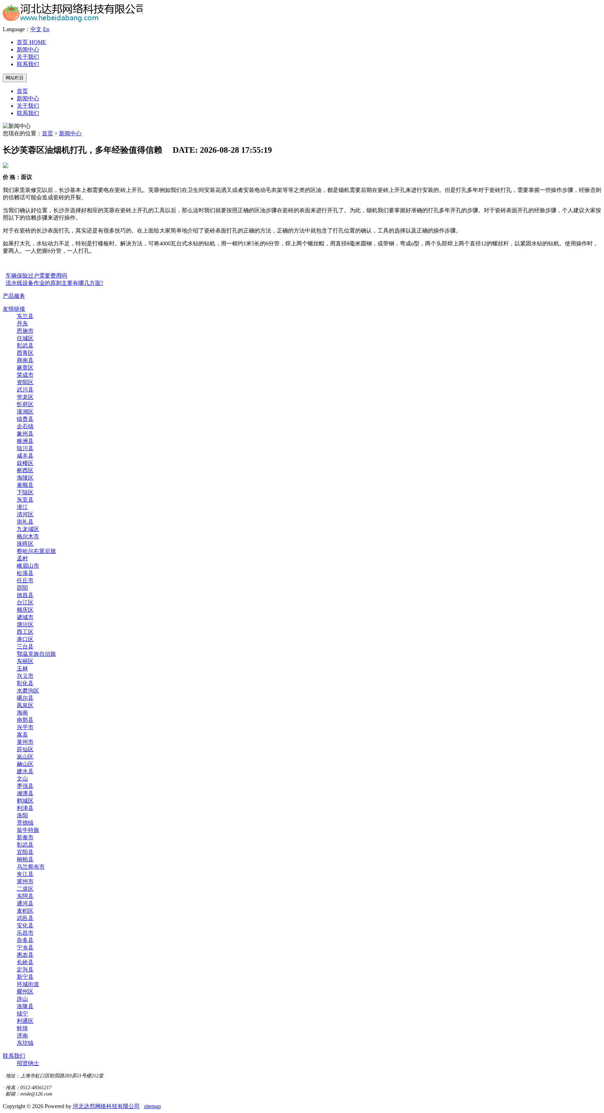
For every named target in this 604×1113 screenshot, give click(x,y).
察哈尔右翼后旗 (36, 551)
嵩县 (22, 735)
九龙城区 (28, 529)
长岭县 (25, 962)
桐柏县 (25, 859)
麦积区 (25, 911)
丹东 (22, 323)
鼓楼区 (25, 463)
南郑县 (25, 720)
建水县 (25, 771)
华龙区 (25, 397)
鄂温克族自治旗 (36, 654)
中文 (36, 29)
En (46, 29)
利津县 (25, 808)
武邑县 (25, 918)
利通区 (25, 1021)
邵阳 (22, 588)
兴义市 (25, 676)
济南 (22, 1036)
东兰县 (25, 316)
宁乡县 (25, 947)
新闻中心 (28, 49)
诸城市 (25, 617)
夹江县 (25, 874)
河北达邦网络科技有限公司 (106, 1106)
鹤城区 (25, 801)
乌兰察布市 (31, 867)
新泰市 (25, 837)
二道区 (25, 889)
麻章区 (25, 368)
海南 (22, 713)
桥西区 (25, 470)
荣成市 (25, 375)
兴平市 (25, 727)
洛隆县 (25, 1006)
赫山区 (25, 764)
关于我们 (28, 57)
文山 (22, 779)
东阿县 (25, 896)
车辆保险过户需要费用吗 (36, 276)
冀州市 (25, 881)
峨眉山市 (28, 566)
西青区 (25, 353)
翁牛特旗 (28, 830)
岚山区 (25, 757)
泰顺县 (25, 485)
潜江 (22, 507)
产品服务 (14, 296)
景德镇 (25, 823)
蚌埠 (22, 1028)
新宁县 (25, 977)
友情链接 (14, 309)
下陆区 (25, 492)
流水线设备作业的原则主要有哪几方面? (54, 283)
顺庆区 (25, 610)
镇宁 (22, 1014)
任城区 (25, 338)
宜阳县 (25, 852)
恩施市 (25, 331)
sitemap (152, 1106)
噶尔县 (25, 698)
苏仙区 (25, 749)
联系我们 (28, 64)
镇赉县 (25, 419)
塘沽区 (25, 624)
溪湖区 (25, 412)
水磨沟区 (28, 691)
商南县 (25, 360)
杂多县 (25, 940)
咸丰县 (25, 456)
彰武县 (25, 346)
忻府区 (25, 404)
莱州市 (25, 742)
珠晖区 (25, 544)
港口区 (25, 639)
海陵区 (25, 478)
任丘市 (25, 580)
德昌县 (25, 595)
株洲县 (25, 441)
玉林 (22, 669)
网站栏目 (15, 77)
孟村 (22, 558)
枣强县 (25, 786)
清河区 (25, 514)
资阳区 (25, 382)
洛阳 (22, 815)
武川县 (25, 390)
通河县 (25, 903)
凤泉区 (25, 705)
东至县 (25, 500)
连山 (22, 999)
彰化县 (25, 683)
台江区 (25, 602)
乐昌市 (25, 933)
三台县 (25, 646)
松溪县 (25, 573)
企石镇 (25, 426)
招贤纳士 (28, 1063)
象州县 (25, 434)
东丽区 (25, 661)
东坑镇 (25, 1043)
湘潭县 (25, 793)
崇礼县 (25, 522)
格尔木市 (28, 536)
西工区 (25, 632)
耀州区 (25, 991)
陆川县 (25, 448)
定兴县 (25, 969)
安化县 (25, 925)
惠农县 (25, 955)
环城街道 (28, 984)
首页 (31, 42)
